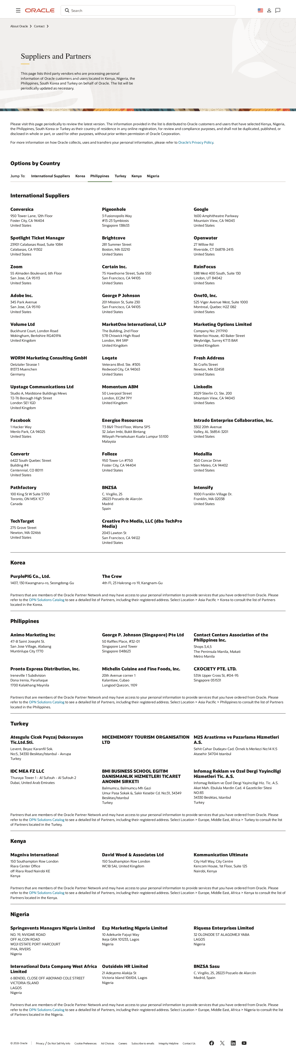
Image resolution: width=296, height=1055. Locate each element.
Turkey (120, 176)
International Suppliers (50, 176)
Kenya (137, 176)
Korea (80, 176)
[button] (18, 10)
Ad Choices (107, 1043)
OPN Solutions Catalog (46, 599)
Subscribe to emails (143, 1043)
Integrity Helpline (168, 1043)
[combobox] (148, 10)
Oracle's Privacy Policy (195, 142)
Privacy (40, 1043)
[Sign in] (269, 10)
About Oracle (19, 26)
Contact (39, 26)
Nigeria (153, 176)
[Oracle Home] (39, 10)
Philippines (99, 176)
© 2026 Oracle (18, 1043)
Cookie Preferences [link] (86, 1043)
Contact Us (189, 1043)
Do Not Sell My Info (59, 1043)
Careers (123, 1043)
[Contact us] (277, 10)
